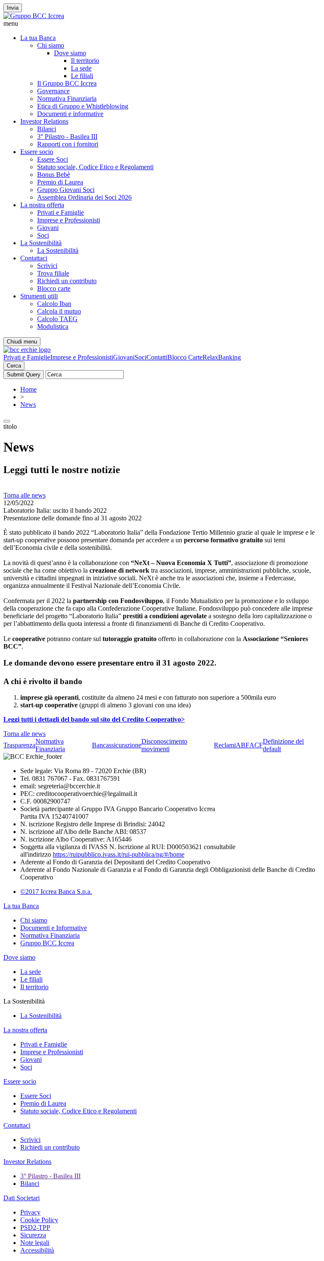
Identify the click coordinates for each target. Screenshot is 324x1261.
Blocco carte (53, 288)
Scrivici (47, 265)
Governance (53, 91)
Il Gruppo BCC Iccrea (67, 83)
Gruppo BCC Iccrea (47, 943)
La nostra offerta (42, 204)
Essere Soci (52, 159)
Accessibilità (37, 1250)
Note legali (34, 1242)
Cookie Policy (39, 1219)
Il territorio (85, 60)
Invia (13, 8)
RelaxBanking (221, 357)
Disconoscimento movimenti (164, 745)
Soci (43, 235)
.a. (89, 891)
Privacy (30, 1212)
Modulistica (52, 326)
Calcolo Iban (54, 303)
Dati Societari (21, 1197)
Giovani (48, 227)
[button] (162, 23)
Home (28, 389)
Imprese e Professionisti (68, 220)
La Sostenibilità (41, 242)
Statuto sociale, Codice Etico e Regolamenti (95, 166)
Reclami (225, 745)
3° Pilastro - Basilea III (67, 136)
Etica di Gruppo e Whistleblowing (82, 106)
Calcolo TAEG (57, 318)
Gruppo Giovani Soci (65, 189)
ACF (256, 745)
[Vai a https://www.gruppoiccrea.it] (33, 15)
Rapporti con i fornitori (67, 144)
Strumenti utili (39, 296)
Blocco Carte (184, 357)
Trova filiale (53, 273)
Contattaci (33, 258)
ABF (242, 745)
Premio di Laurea (60, 182)
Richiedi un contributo (67, 280)
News (28, 404)
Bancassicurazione (116, 745)
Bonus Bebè (53, 174)
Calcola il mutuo (59, 311)
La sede (81, 68)
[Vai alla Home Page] (27, 349)
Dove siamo (70, 53)
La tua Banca (38, 37)
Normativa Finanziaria (67, 98)
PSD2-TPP (35, 1227)
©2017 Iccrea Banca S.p (53, 891)
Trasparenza (19, 745)
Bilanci (46, 129)
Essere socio (36, 151)
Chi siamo (50, 45)
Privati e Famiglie (60, 212)
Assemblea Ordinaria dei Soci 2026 (84, 197)
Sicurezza (33, 1235)
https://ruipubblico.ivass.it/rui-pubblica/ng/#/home (118, 854)
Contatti (156, 357)
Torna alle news (24, 495)
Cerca (14, 366)
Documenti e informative (70, 113)
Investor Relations (44, 121)
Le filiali (82, 75)
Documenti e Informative (53, 927)
